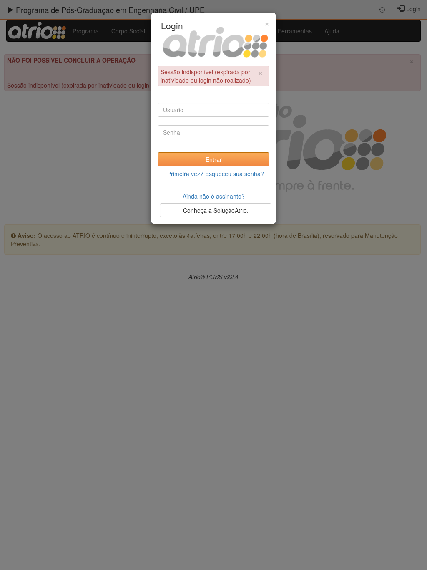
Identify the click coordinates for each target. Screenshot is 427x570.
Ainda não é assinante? (214, 196)
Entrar (214, 159)
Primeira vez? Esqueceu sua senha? (215, 173)
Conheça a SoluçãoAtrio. (216, 210)
